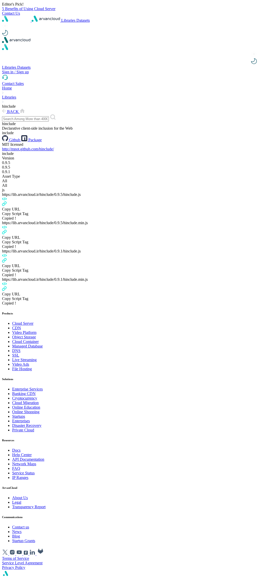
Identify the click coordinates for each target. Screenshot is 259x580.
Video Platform (24, 332)
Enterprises (21, 421)
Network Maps (24, 464)
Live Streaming (24, 360)
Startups (18, 416)
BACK (13, 111)
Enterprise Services (27, 389)
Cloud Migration (25, 403)
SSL (15, 355)
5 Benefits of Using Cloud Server (28, 9)
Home (7, 88)
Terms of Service (15, 558)
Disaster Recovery (26, 425)
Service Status (23, 473)
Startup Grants (23, 541)
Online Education (26, 407)
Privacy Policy (13, 567)
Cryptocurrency (24, 398)
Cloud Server (22, 323)
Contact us (20, 527)
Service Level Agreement (22, 563)
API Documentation (28, 459)
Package (34, 140)
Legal (16, 502)
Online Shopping (25, 412)
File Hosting (22, 369)
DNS (16, 351)
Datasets (83, 20)
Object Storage (24, 337)
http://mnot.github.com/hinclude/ (28, 149)
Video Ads (20, 364)
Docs (16, 450)
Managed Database (27, 346)
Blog (16, 536)
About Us (20, 498)
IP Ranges (20, 477)
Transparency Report (29, 507)
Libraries (68, 20)
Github (14, 140)
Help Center (22, 455)
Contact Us (11, 13)
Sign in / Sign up (15, 72)
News (16, 531)
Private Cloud (23, 430)
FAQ (16, 468)
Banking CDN (24, 393)
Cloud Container (25, 341)
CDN (16, 328)
